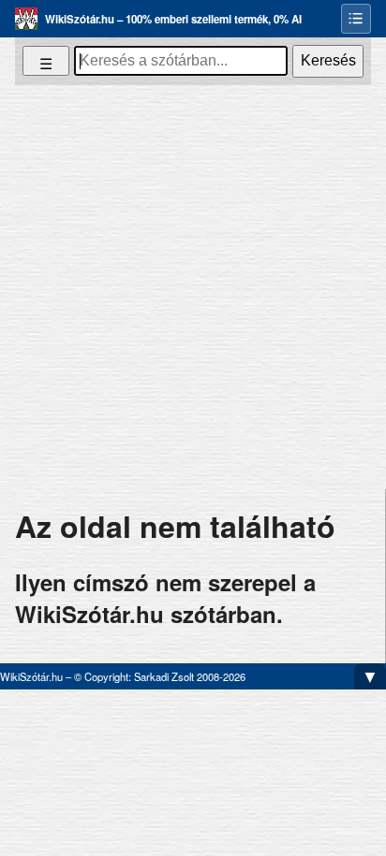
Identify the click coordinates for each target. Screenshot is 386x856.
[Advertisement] (193, 287)
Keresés (328, 60)
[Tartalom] (356, 19)
